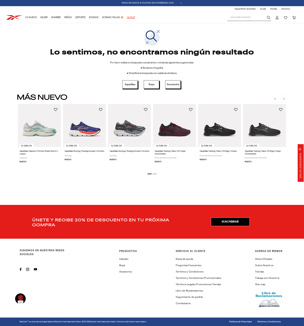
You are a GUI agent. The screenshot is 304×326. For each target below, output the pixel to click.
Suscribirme (230, 221)
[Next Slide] (283, 98)
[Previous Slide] (274, 98)
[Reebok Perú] (15, 17)
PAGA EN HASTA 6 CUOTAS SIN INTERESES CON (148, 3)
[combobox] (249, 17)
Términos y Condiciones (269, 322)
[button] (230, 222)
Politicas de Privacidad (240, 322)
